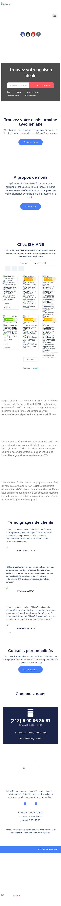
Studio (6, 303)
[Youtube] (33, 34)
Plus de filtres (30, 95)
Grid (7, 268)
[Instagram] (28, 34)
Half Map (21, 268)
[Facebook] (22, 34)
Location (7, 307)
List (14, 268)
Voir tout (30, 359)
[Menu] (54, 16)
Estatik (35, 368)
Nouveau (9, 319)
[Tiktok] (38, 34)
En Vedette (30, 279)
